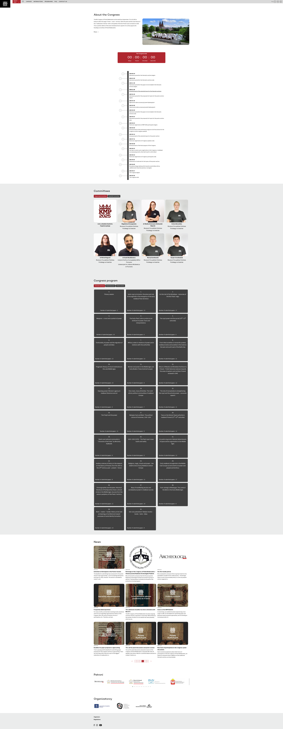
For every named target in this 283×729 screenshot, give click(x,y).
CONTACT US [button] (63, 1)
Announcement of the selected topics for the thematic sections (145, 90)
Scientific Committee (114, 196)
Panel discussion (110, 286)
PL (272, 1)
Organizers (97, 717)
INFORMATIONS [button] (38, 1)
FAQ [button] (55, 1)
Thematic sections (99, 286)
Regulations (97, 719)
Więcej (95, 32)
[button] (23, 1)
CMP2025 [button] (29, 1)
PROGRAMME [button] (49, 1)
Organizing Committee (100, 196)
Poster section (120, 286)
